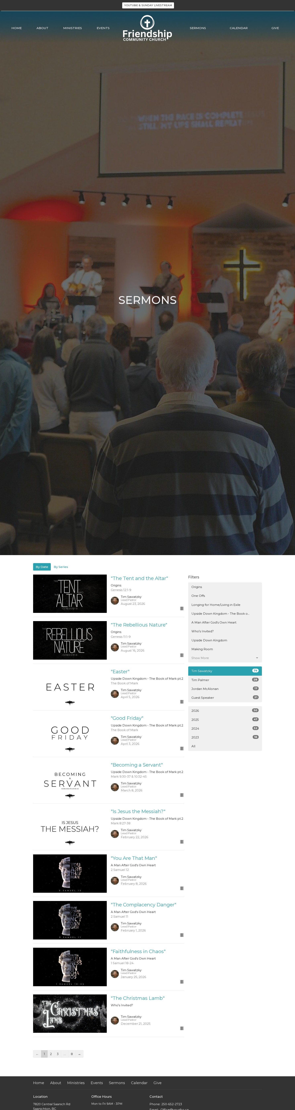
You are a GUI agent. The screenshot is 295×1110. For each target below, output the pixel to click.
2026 (224, 711)
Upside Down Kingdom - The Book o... (220, 613)
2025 (224, 720)
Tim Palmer (224, 680)
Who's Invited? (202, 631)
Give (275, 28)
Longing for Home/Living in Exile (215, 605)
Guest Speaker (224, 698)
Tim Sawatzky (224, 671)
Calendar (239, 28)
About (42, 28)
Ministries (72, 28)
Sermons (198, 28)
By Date (42, 567)
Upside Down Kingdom (209, 640)
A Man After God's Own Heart (213, 622)
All (193, 746)
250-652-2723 (171, 1104)
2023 (224, 737)
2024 (224, 728)
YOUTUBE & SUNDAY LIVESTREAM (148, 5)
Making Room (202, 649)
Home (16, 28)
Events (103, 28)
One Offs (198, 596)
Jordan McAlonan (224, 689)
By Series (61, 567)
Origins (196, 587)
